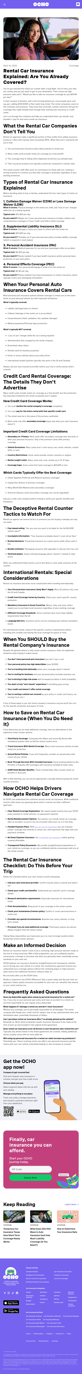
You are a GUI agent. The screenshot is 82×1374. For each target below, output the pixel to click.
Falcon (42, 1302)
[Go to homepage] (11, 1273)
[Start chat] (78, 4)
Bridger (28, 1301)
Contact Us (60, 1334)
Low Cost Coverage (61, 1278)
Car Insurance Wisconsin (56, 1326)
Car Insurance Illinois (33, 1319)
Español (49, 1334)
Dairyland (43, 1292)
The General (72, 1301)
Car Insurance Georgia (71, 1316)
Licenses (55, 1341)
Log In (28, 1334)
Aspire (28, 1292)
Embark (43, 1296)
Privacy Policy (43, 1341)
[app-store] (21, 1111)
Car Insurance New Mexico (35, 1323)
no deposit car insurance (50, 837)
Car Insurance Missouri (51, 1319)
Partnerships (38, 1334)
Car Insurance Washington (35, 1326)
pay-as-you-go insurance (46, 827)
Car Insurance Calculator (63, 1271)
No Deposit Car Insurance (35, 1275)
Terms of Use (30, 1341)
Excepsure (44, 1299)
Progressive (72, 1297)
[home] (41, 4)
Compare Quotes (32, 1271)
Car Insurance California (52, 1316)
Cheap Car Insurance (61, 1275)
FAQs (69, 1334)
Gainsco (57, 1296)
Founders (57, 1292)
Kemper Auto (58, 1302)
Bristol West (30, 1304)
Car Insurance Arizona (34, 1316)
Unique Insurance (71, 1305)
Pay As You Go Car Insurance (36, 1278)
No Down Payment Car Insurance (37, 1282)
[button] (4, 4)
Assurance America (30, 1296)
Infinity (56, 1299)
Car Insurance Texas (54, 1323)
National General (71, 1293)
